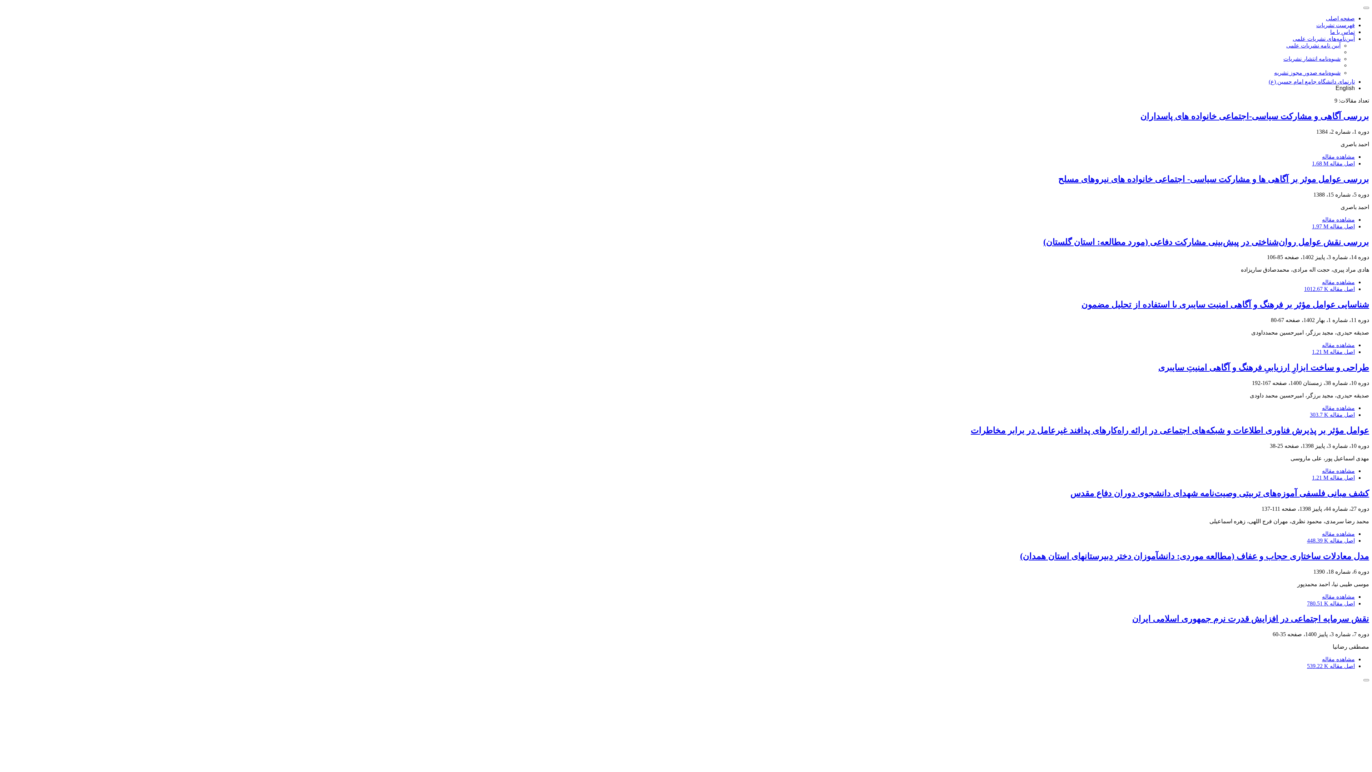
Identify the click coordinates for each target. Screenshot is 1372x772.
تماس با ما (1342, 32)
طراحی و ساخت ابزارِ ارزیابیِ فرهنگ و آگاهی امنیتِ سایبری (1263, 367)
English (1345, 88)
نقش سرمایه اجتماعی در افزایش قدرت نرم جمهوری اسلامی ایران (1250, 618)
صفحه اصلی (1340, 18)
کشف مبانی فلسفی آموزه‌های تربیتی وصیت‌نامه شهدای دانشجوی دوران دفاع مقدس (1219, 493)
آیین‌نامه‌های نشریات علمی (1324, 39)
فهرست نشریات (1335, 25)
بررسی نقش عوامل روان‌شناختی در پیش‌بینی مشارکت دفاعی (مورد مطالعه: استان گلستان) (1206, 242)
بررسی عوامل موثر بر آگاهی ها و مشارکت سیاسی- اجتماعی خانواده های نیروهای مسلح (1213, 179)
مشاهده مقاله (1338, 157)
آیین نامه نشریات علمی (1313, 46)
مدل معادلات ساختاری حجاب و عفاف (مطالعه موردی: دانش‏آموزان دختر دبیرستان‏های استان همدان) (1194, 556)
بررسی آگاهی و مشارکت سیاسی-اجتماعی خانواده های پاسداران (1254, 116)
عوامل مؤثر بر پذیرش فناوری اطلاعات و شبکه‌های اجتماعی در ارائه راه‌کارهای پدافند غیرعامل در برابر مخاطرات (1170, 430)
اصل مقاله (1333, 163)
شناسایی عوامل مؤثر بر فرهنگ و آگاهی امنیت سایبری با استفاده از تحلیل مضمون (1225, 304)
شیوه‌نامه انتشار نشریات (1312, 59)
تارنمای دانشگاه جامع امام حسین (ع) (1312, 82)
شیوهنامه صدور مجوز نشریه (1307, 73)
